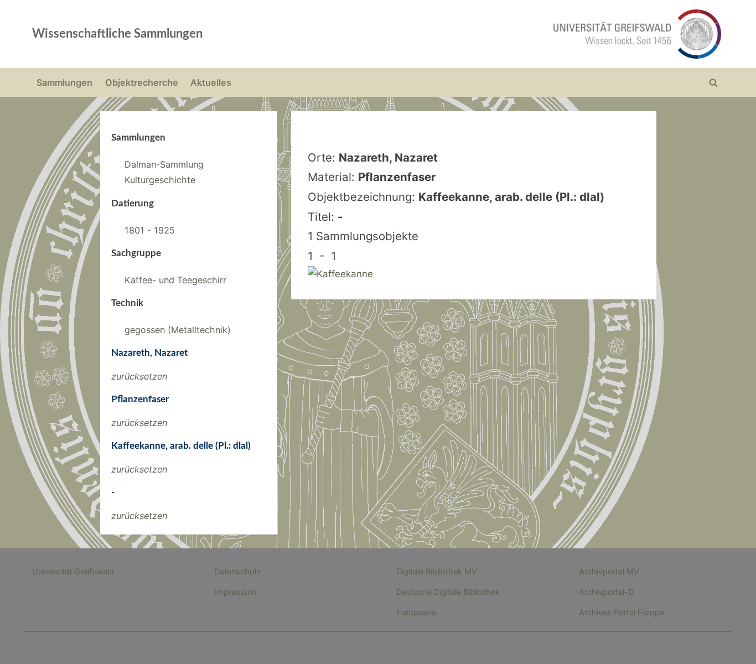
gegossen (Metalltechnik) (178, 329)
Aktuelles (210, 82)
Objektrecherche (141, 82)
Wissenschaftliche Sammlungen (117, 34)
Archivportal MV (609, 571)
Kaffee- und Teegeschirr (175, 280)
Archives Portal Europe (621, 612)
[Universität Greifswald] (524, 34)
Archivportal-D (606, 591)
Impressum (235, 591)
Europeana (416, 612)
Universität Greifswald (73, 571)
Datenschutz (237, 571)
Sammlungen (64, 82)
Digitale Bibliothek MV (436, 571)
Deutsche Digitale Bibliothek (448, 591)
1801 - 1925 (150, 230)
